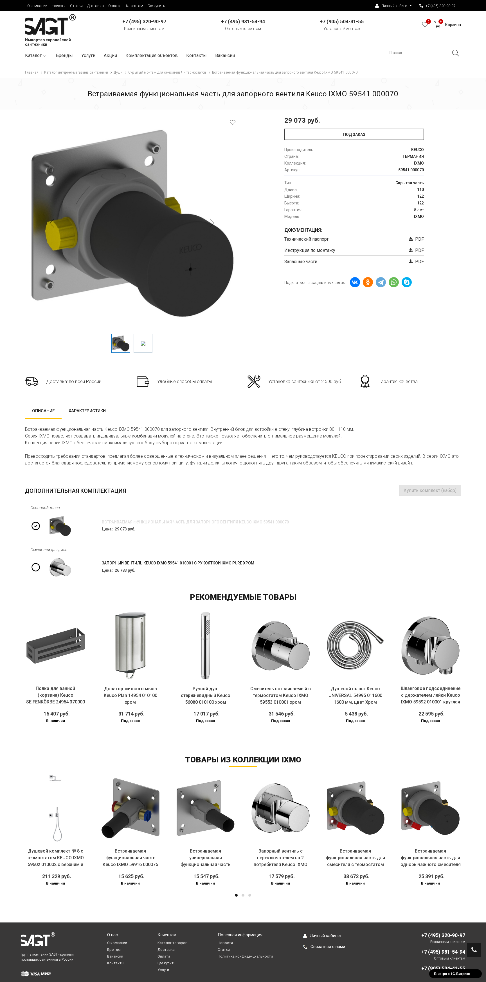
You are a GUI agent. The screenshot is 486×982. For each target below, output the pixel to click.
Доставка (95, 6)
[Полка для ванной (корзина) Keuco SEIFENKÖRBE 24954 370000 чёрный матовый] (55, 645)
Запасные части (300, 261)
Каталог (33, 55)
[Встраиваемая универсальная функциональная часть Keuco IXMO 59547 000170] (135, 808)
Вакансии (225, 55)
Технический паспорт (306, 239)
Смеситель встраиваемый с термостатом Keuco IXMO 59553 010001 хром (280, 695)
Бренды (64, 55)
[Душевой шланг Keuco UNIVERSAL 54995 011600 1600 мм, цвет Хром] (355, 645)
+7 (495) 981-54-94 (443, 952)
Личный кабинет (326, 935)
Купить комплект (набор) (430, 490)
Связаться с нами (327, 946)
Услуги (88, 55)
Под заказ (354, 134)
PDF (418, 239)
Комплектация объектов (151, 55)
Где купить (156, 6)
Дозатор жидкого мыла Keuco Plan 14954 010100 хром (130, 695)
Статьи (76, 6)
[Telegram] (381, 282)
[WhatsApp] (394, 282)
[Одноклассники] (368, 282)
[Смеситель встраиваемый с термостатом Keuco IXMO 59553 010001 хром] (280, 645)
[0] (425, 26)
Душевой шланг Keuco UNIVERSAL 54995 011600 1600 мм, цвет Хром (355, 695)
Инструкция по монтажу (309, 250)
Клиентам (134, 6)
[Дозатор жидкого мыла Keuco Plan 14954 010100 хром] (130, 645)
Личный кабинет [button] (395, 6)
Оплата (115, 6)
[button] (236, 895)
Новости (59, 6)
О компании (37, 6)
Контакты (196, 55)
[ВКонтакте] (355, 282)
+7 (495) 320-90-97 (440, 6)
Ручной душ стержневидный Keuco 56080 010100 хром (205, 695)
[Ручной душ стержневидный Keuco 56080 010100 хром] (205, 645)
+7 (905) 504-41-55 (443, 968)
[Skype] (407, 282)
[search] (455, 53)
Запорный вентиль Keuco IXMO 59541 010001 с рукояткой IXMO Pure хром (178, 563)
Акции (110, 55)
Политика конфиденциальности (245, 956)
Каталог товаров (173, 943)
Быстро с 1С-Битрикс (452, 973)
